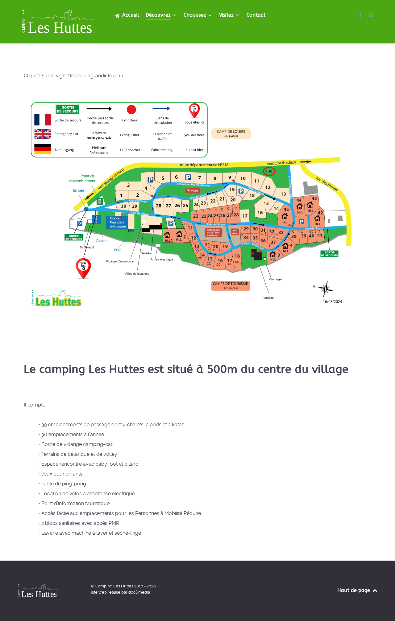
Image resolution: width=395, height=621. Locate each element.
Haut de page (354, 590)
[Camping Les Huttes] (361, 15)
